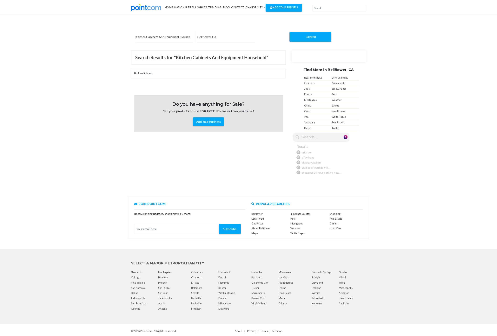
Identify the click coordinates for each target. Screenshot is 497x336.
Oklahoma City (259, 282)
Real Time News (313, 77)
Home (169, 7)
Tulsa (342, 282)
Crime (307, 105)
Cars (306, 111)
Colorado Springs (321, 272)
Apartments (338, 83)
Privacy (251, 331)
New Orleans (346, 298)
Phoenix (162, 282)
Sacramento (258, 292)
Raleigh (316, 277)
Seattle (195, 292)
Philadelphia (138, 282)
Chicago (135, 277)
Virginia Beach (259, 303)
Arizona (162, 308)
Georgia (135, 308)
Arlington (344, 292)
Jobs (307, 88)
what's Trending (209, 7)
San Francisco (138, 303)
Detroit (222, 277)
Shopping (309, 122)
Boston (222, 287)
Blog (226, 7)
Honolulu (317, 303)
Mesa (282, 298)
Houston (163, 277)
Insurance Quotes (300, 213)
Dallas (134, 292)
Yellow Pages (339, 88)
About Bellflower (260, 228)
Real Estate (338, 122)
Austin (161, 303)
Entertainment (340, 77)
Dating (308, 128)
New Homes (338, 111)
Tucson (255, 287)
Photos (308, 94)
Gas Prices (257, 223)
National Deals (185, 7)
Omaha (343, 272)
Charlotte (196, 277)
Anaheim (344, 303)
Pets (334, 94)
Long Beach (285, 292)
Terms (264, 331)
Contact (237, 7)
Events (335, 105)
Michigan (196, 308)
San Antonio (138, 287)
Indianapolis (138, 298)
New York (136, 272)
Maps (254, 233)
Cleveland (317, 282)
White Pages (339, 116)
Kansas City (258, 298)
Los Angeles (165, 272)
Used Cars (335, 228)
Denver (222, 298)
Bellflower (257, 213)
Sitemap (277, 331)
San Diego (164, 287)
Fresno (282, 287)
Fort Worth (224, 272)
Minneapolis (346, 287)
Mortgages (310, 99)
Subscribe (229, 229)
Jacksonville (165, 298)
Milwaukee (224, 303)
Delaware (223, 308)
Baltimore (196, 287)
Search (311, 36)
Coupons (309, 83)
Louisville (196, 303)
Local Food (257, 218)
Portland (256, 277)
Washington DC (227, 292)
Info (306, 116)
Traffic (335, 128)
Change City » (255, 7)
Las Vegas (284, 277)
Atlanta (283, 303)
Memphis (223, 282)
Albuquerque (286, 282)
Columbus (197, 272)
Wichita (316, 292)
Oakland (316, 287)
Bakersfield (318, 298)
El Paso (195, 282)
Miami (342, 277)
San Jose (163, 292)
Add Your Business (285, 7)
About (238, 331)
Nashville (196, 298)
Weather (336, 99)
